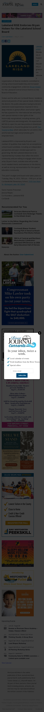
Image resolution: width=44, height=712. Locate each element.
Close (39, 333)
